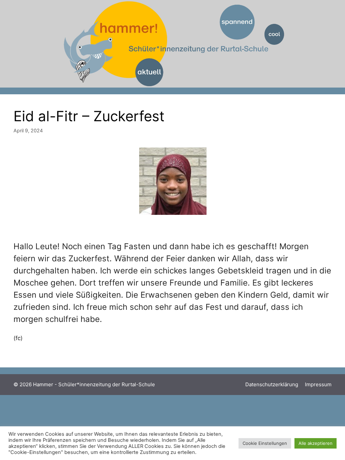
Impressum (318, 384)
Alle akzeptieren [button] (316, 443)
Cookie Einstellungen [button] (265, 443)
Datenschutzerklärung (271, 384)
